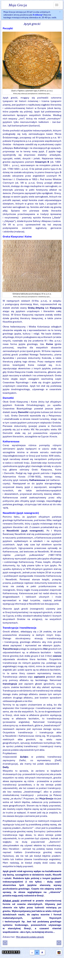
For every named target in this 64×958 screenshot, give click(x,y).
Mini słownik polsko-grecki (30, 936)
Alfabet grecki (11, 900)
